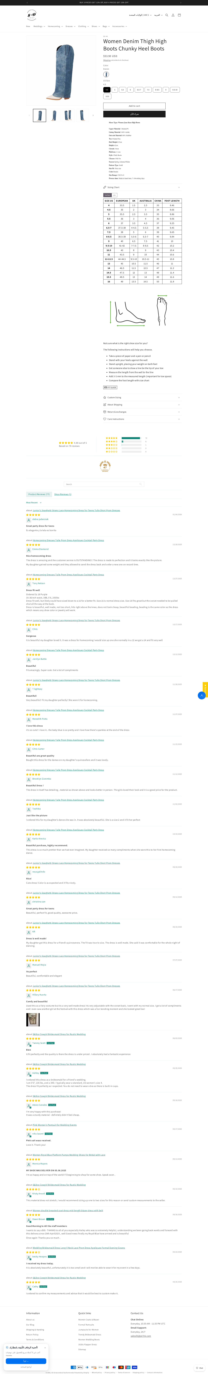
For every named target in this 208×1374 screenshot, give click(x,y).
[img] (73, 442)
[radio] (106, 74)
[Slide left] (29, 115)
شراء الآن (134, 114)
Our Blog (30, 1324)
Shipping (107, 60)
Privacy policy (110, 1372)
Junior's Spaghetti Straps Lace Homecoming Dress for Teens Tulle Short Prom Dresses (76, 510)
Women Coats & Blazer (88, 1319)
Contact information (154, 1372)
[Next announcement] (181, 2)
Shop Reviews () (63, 494)
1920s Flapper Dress (87, 1344)
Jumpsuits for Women (88, 1329)
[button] (39, 26)
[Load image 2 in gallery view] (53, 115)
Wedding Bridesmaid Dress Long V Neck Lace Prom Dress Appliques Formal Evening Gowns (79, 1247)
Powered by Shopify (81, 1373)
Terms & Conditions (35, 1339)
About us (30, 1319)
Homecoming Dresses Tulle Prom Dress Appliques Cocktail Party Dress (68, 540)
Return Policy (32, 1334)
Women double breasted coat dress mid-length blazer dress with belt (68, 1210)
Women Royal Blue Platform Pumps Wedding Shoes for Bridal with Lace (69, 1154)
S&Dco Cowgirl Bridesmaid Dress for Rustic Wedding (59, 1034)
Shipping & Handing (35, 1329)
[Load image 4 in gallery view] (82, 115)
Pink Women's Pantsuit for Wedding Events (55, 1124)
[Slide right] (93, 115)
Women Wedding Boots (89, 1339)
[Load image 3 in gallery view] (68, 115)
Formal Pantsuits (86, 1324)
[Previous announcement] (27, 2)
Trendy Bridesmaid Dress (89, 1334)
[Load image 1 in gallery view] (39, 115)
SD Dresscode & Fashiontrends (62, 1373)
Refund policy (97, 1372)
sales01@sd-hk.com (141, 1335)
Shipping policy (138, 1372)
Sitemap (82, 1349)
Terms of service (124, 1372)
